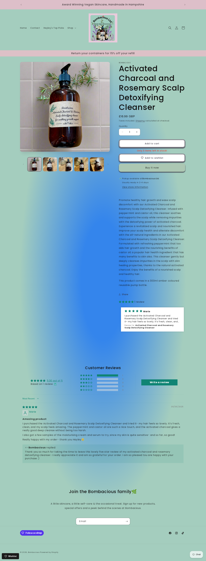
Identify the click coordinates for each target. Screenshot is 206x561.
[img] (29, 407)
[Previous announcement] (21, 5)
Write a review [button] (159, 382)
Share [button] (125, 294)
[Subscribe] (126, 521)
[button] (71, 28)
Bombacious (34, 552)
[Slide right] (108, 164)
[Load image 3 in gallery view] (66, 164)
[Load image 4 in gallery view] (81, 164)
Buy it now (152, 167)
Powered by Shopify (49, 552)
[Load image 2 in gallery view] (50, 164)
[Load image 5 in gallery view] (97, 164)
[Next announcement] (185, 5)
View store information (135, 186)
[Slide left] (23, 164)
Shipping (140, 120)
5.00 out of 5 (55, 380)
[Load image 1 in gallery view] (34, 164)
